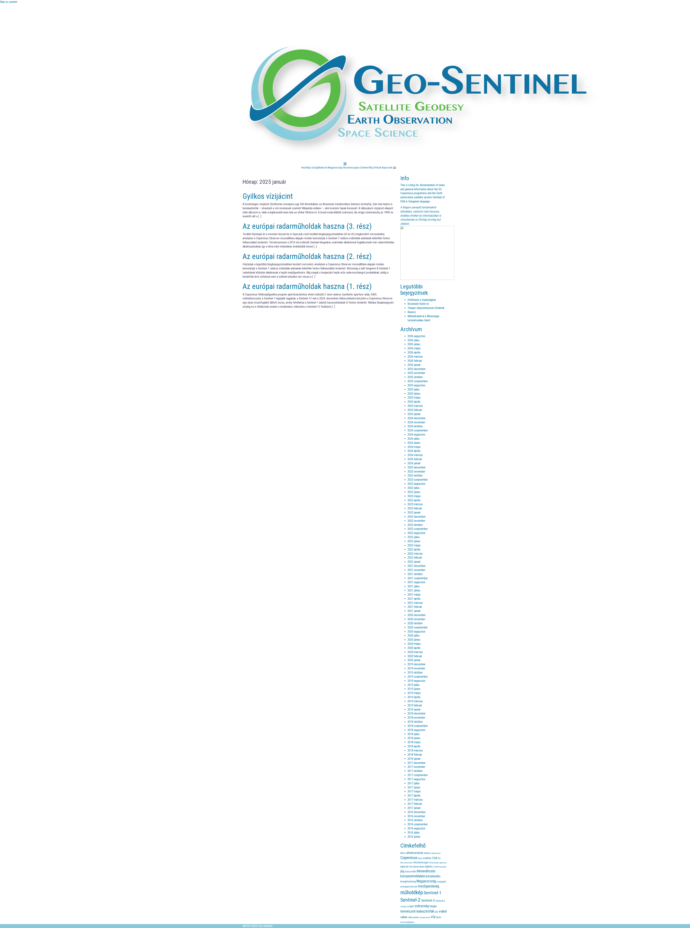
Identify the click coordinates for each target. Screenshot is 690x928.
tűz (436, 911)
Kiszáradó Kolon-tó (418, 304)
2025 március (415, 406)
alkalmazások (414, 853)
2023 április (414, 500)
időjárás (429, 866)
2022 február (415, 557)
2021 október (415, 574)
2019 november (416, 668)
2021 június (414, 590)
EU (439, 858)
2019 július (414, 685)
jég (402, 871)
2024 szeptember (418, 430)
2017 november (416, 767)
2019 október (415, 672)
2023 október (415, 475)
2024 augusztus (416, 434)
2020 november (416, 619)
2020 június (414, 639)
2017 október (415, 771)
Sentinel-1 (432, 892)
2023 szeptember (418, 479)
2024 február (415, 459)
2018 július (414, 734)
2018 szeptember (418, 726)
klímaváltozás (426, 871)
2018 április (414, 746)
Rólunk (377, 167)
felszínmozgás (421, 862)
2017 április (414, 795)
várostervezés (424, 917)
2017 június (414, 787)
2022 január (414, 561)
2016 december (417, 812)
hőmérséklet (418, 866)
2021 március (415, 603)
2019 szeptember (418, 676)
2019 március (415, 701)
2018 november (416, 717)
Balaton (427, 853)
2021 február (415, 606)
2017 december (417, 763)
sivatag (403, 906)
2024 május (414, 447)
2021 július (414, 586)
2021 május (414, 594)
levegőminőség (408, 881)
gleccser (443, 863)
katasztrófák (410, 871)
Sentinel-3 (428, 900)
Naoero (412, 312)
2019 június (414, 689)
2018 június (414, 738)
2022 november (416, 520)
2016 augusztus (416, 828)
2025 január (414, 414)
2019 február (415, 705)
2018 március (415, 750)
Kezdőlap (306, 167)
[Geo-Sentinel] (422, 99)
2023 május (414, 496)
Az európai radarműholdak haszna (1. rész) (307, 286)
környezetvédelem (412, 876)
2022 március (415, 553)
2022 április (414, 549)
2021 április (414, 598)
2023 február (415, 508)
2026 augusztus (416, 336)
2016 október (415, 820)
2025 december (417, 369)
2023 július (414, 488)
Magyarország (426, 881)
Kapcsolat (387, 167)
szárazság (422, 906)
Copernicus (408, 857)
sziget (410, 906)
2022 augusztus (416, 533)
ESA (434, 858)
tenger (433, 906)
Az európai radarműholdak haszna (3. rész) (307, 226)
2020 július (414, 635)
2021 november (416, 570)
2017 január (414, 808)
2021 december (417, 566)
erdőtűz (427, 858)
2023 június (414, 492)
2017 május (414, 791)
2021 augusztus (416, 582)
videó (443, 911)
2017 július (414, 783)
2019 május (414, 693)
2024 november (416, 422)
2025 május (414, 397)
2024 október (415, 426)
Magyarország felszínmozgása (344, 167)
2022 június (414, 541)
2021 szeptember (418, 578)
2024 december (417, 418)
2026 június (414, 344)
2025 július (414, 389)
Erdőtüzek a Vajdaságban (422, 300)
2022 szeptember (418, 529)
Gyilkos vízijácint (268, 196)
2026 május (414, 348)
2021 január (414, 611)
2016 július (414, 832)
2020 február (415, 656)
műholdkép (411, 892)
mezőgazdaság (428, 886)
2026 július (414, 340)
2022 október (415, 525)
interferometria (439, 866)
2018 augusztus (416, 730)
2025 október (415, 377)
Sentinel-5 (440, 900)
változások (413, 917)
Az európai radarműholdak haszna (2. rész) (307, 256)
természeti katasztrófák (417, 911)
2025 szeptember (418, 381)
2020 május (414, 643)
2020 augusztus (416, 631)
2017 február (415, 804)
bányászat (435, 853)
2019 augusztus (416, 680)
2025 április (414, 401)
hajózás (404, 866)
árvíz (438, 917)
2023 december (417, 467)
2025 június (414, 393)
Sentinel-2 (410, 900)
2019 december (417, 664)
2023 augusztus (416, 483)
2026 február (415, 360)
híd (410, 866)
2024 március (415, 455)
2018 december (417, 713)
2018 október (415, 721)
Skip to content (8, 2)
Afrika (403, 853)
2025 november (416, 373)
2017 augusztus (416, 779)
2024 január (414, 463)
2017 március (415, 799)
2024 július (414, 438)
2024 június (414, 443)
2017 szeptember (418, 775)
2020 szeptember (418, 627)
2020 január (414, 660)
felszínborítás (406, 862)
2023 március (415, 504)
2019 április (414, 697)
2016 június (414, 836)
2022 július (414, 537)
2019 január (414, 709)
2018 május (414, 742)
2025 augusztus (416, 385)
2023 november (416, 471)
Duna (420, 858)
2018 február (415, 754)
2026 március (415, 356)
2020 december (417, 615)
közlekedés (433, 876)
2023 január (414, 512)
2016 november (416, 816)
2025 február (415, 410)
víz (433, 916)
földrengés (434, 862)
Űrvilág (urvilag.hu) (429, 219)
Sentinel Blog (367, 167)
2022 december (417, 516)
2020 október (415, 623)
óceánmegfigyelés (407, 922)
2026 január (414, 365)
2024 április (414, 451)
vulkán (403, 917)
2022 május (414, 545)
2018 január (414, 758)
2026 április (414, 352)
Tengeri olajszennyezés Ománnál (426, 308)
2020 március (415, 652)
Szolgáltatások (319, 167)
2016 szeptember (418, 824)
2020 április (414, 648)
